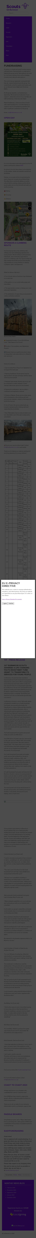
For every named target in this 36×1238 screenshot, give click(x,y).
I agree (5, 603)
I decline (10, 603)
